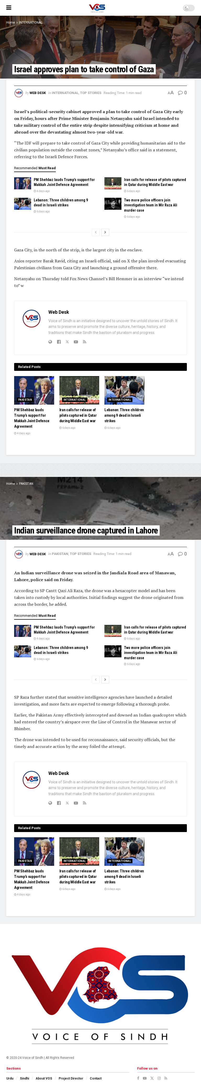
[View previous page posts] (96, 232)
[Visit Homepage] (96, 8)
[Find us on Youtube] (145, 1078)
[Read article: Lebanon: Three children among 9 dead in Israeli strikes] (22, 204)
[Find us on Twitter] (152, 1078)
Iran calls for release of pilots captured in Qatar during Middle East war (78, 415)
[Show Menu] (8, 8)
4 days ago (43, 191)
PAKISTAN (25, 399)
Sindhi (24, 1078)
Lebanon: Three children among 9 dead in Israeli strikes (124, 415)
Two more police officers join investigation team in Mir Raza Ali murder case (150, 205)
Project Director (71, 1078)
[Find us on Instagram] (159, 1078)
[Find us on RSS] (165, 1078)
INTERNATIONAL (30, 22)
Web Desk (38, 93)
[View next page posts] (105, 232)
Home (10, 22)
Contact (96, 1078)
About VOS (44, 1078)
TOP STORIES (90, 93)
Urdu (9, 1078)
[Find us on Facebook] (138, 1078)
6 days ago (133, 191)
